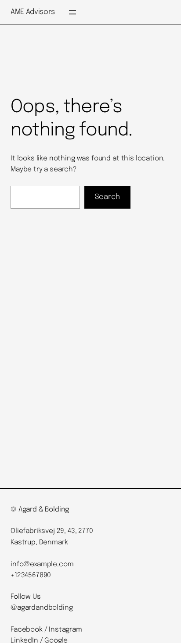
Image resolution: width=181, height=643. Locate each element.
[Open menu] (72, 12)
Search (107, 197)
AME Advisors (33, 12)
